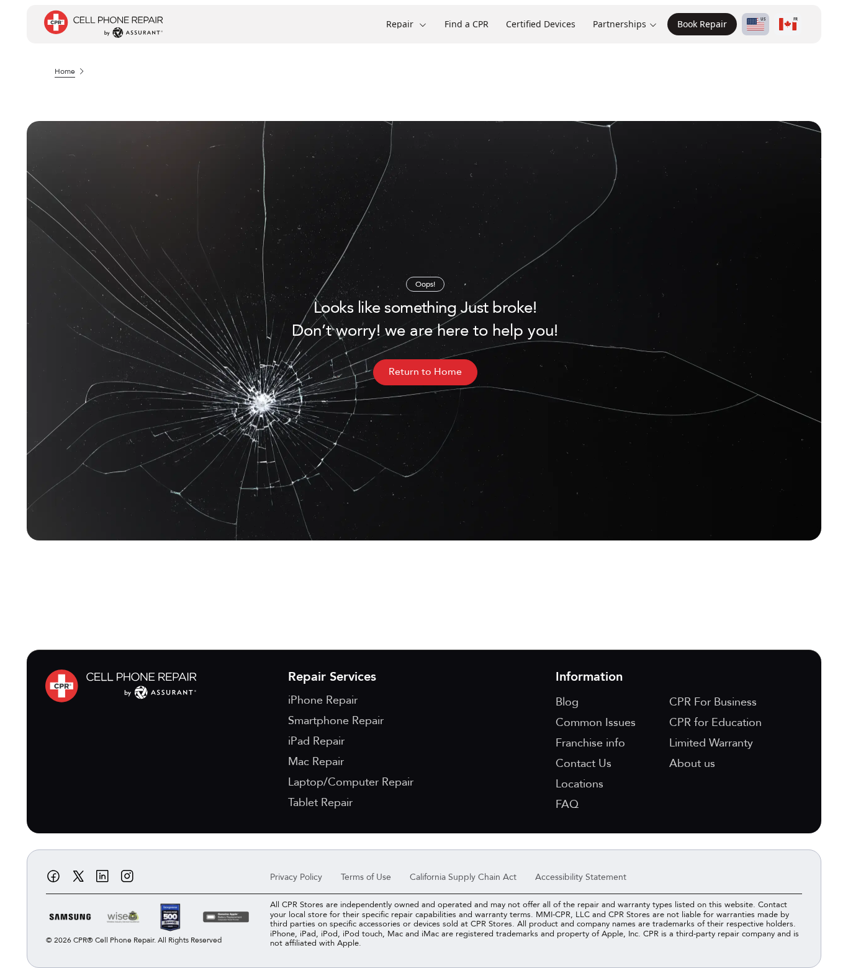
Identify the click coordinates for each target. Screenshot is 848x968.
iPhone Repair (323, 700)
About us (692, 763)
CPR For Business (713, 702)
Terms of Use (366, 877)
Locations (579, 784)
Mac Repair (316, 761)
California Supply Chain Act (463, 877)
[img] (124, 686)
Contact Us (583, 763)
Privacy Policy (296, 877)
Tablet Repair (320, 802)
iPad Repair (316, 741)
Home (65, 71)
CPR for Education (715, 722)
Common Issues (596, 722)
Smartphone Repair (336, 720)
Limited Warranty (711, 743)
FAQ (567, 804)
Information (589, 676)
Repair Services (332, 676)
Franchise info (590, 743)
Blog (567, 702)
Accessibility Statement (580, 877)
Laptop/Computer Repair (350, 782)
